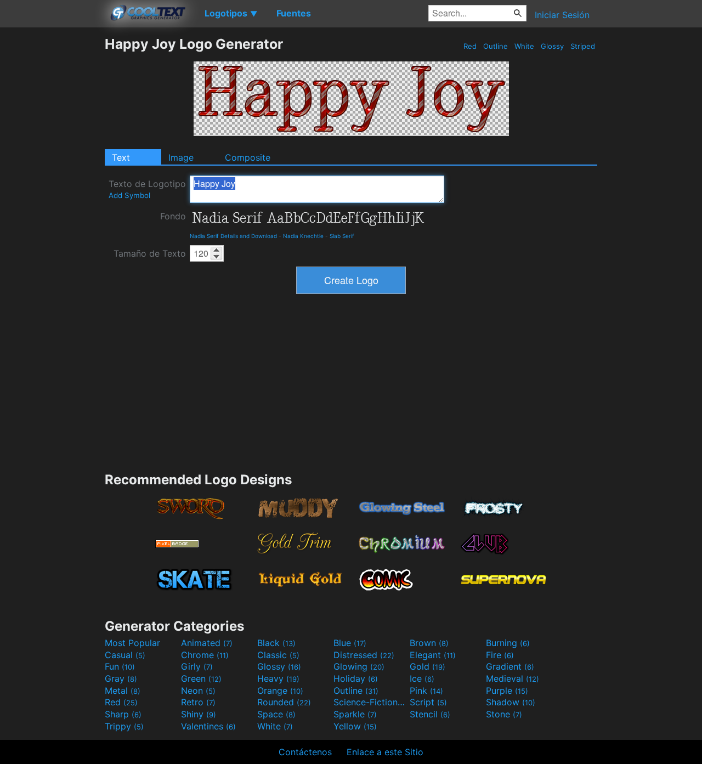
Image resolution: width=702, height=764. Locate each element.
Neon (198, 690)
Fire (500, 654)
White (524, 46)
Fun (120, 666)
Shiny (198, 714)
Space (276, 714)
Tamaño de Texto (150, 253)
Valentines (208, 726)
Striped (582, 46)
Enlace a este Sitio (385, 751)
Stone (504, 714)
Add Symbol (129, 195)
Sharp (123, 714)
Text (121, 157)
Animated (207, 642)
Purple (507, 690)
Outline (495, 46)
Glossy (552, 46)
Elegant (433, 654)
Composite (247, 157)
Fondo (173, 216)
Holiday (355, 678)
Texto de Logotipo (147, 189)
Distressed (363, 654)
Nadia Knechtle (303, 236)
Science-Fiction (370, 702)
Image (181, 157)
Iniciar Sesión (562, 14)
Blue (349, 642)
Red (470, 46)
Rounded (284, 702)
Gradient (510, 666)
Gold (427, 666)
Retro (198, 702)
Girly (197, 666)
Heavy (278, 678)
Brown (429, 642)
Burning (508, 642)
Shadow (510, 702)
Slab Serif (342, 236)
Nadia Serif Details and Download (233, 236)
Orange (280, 690)
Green (201, 678)
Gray (121, 678)
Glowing (358, 666)
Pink (426, 690)
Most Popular (132, 642)
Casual (125, 654)
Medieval (512, 678)
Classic (278, 654)
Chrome (205, 654)
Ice (422, 678)
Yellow (355, 726)
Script (428, 702)
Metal (122, 690)
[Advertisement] (52, 200)
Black (276, 642)
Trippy (124, 726)
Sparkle (355, 714)
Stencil (430, 714)
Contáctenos (305, 751)
